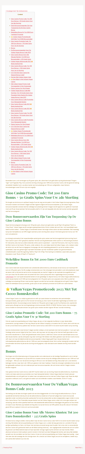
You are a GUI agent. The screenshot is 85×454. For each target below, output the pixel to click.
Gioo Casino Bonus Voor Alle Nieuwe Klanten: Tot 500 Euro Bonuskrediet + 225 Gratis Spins (21, 57)
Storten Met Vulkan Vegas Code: (21, 77)
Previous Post (7, 447)
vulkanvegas (9, 277)
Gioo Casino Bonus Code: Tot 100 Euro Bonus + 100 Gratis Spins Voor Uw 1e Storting (21, 68)
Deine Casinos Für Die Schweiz (20, 88)
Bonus (13, 48)
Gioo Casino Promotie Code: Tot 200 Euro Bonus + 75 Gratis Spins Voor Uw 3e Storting (21, 43)
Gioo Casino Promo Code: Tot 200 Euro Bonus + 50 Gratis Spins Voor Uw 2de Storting (22, 21)
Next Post (79, 447)
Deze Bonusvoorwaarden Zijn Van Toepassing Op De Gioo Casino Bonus (21, 28)
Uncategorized (11, 11)
